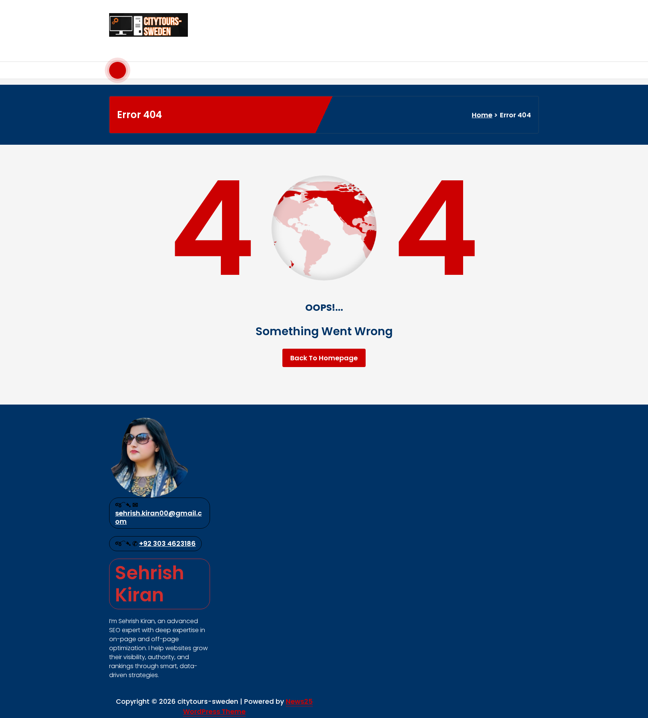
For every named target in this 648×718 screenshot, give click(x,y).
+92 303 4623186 (167, 543)
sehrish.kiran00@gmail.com (158, 517)
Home (482, 115)
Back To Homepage (324, 358)
